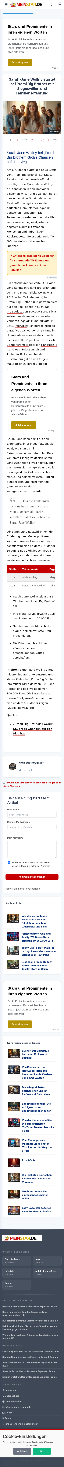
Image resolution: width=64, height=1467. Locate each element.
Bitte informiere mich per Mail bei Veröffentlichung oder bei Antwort (30, 864)
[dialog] (32, 1443)
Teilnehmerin (31, 297)
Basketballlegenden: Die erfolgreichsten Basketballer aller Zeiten (36, 1107)
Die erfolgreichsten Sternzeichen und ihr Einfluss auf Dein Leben (36, 1091)
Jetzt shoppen (20, 62)
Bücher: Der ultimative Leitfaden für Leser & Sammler (35, 1054)
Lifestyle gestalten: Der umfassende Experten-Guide (30, 1351)
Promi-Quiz (28, 1160)
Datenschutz (11, 1396)
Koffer (22, 340)
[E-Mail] (30, 770)
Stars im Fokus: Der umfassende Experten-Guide (28, 1371)
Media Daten (11, 1429)
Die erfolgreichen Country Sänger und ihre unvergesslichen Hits (24, 1313)
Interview (21, 325)
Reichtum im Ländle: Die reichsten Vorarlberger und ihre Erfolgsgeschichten (29, 1328)
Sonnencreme (16, 344)
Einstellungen (31, 1445)
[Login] (59, 4)
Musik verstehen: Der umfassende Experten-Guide (35, 1195)
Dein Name (13, 809)
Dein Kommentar (15, 838)
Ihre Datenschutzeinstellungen (21, 1424)
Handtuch (47, 344)
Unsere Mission (13, 1401)
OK (41, 1451)
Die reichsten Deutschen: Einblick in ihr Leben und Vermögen (37, 1178)
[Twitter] (20, 770)
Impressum (10, 1390)
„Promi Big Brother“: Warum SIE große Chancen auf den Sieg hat (33, 728)
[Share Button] (10, 140)
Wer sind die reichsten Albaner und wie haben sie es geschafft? (30, 1336)
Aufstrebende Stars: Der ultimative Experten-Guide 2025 (29, 1364)
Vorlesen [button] (53, 140)
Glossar (8, 1412)
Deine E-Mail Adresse (18, 822)
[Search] (50, 4)
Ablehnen (22, 1451)
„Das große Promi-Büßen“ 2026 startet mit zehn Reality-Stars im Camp (36, 965)
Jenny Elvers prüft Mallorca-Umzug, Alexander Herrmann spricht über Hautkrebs (38, 951)
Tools (7, 1418)
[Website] (25, 770)
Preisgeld (13, 311)
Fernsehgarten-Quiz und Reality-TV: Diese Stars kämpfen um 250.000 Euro (37, 937)
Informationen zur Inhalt (17, 1407)
